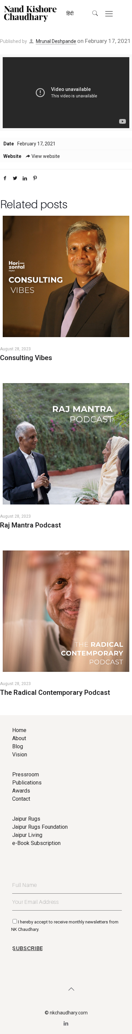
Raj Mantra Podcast (30, 525)
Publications (27, 782)
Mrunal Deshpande (56, 41)
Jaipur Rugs (26, 819)
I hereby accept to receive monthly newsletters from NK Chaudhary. (64, 925)
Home (19, 730)
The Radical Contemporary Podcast (55, 692)
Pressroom (25, 774)
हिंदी (69, 13)
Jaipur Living (27, 835)
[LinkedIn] (66, 1023)
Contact (21, 799)
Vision (19, 754)
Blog (17, 746)
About (19, 738)
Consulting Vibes (26, 358)
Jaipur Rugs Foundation (40, 827)
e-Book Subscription (36, 843)
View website (45, 156)
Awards (21, 791)
